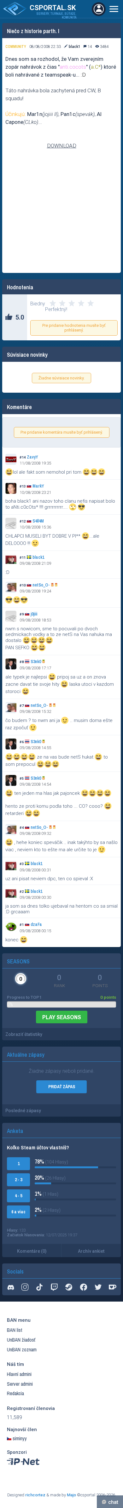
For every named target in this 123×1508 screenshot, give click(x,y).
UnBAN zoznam (22, 1349)
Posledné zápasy (23, 1110)
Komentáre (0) (32, 1251)
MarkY (38, 486)
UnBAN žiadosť (21, 1339)
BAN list (14, 1329)
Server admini (20, 1383)
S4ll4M (38, 521)
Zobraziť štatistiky (23, 1034)
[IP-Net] (23, 1466)
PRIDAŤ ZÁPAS (61, 1086)
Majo (71, 1495)
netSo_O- (41, 585)
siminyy (20, 1438)
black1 (38, 557)
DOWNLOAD (61, 145)
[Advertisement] (61, 220)
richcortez (35, 1495)
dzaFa (36, 924)
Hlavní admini (19, 1374)
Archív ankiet (91, 1251)
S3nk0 (36, 661)
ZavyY (32, 457)
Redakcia (15, 1393)
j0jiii (34, 614)
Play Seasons (61, 1017)
